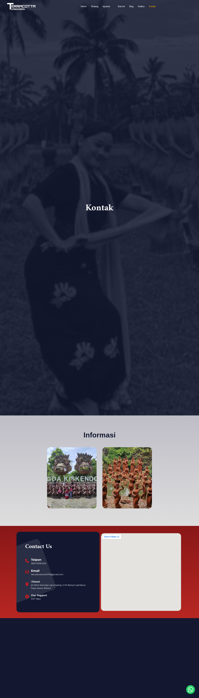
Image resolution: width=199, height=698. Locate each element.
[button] (190, 689)
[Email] (27, 572)
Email (35, 571)
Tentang (94, 6)
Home (84, 6)
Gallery (141, 6)
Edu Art (121, 6)
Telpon (36, 559)
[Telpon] (27, 561)
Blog (131, 6)
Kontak (152, 6)
